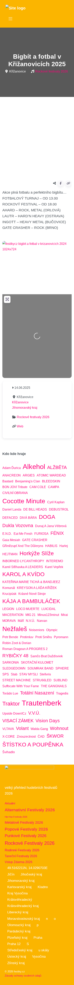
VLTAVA (8, 729)
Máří (21, 620)
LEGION (8, 609)
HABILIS (51, 546)
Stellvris (45, 674)
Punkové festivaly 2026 (25, 836)
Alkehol (34, 466)
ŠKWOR (55, 736)
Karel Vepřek (54, 567)
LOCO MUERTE (27, 609)
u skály (43, 950)
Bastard (7, 481)
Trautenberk (41, 703)
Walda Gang (39, 729)
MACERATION (12, 614)
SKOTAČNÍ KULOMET (37, 662)
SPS (5, 674)
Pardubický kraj (18, 931)
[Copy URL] (68, 183)
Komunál (8, 588)
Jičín (10, 874)
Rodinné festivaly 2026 (22, 850)
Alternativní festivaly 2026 (30, 810)
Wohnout (59, 728)
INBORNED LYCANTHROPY (23, 561)
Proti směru (43, 637)
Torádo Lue (10, 693)
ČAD (41, 736)
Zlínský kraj (16, 963)
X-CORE (8, 736)
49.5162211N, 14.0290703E (27, 868)
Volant (22, 728)
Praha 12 (14, 944)
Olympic (52, 630)
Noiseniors (36, 630)
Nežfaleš (14, 628)
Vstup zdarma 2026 (18, 862)
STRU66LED (42, 680)
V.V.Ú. (34, 713)
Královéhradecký (19, 899)
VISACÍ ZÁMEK (18, 720)
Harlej (63, 546)
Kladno (43, 887)
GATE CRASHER (34, 540)
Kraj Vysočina (17, 893)
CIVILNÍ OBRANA (15, 493)
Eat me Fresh (23, 533)
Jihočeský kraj (31, 874)
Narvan (42, 620)
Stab (14, 674)
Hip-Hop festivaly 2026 (16, 817)
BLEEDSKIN (51, 481)
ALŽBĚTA (57, 467)
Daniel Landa (11, 509)
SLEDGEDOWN (13, 668)
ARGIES (29, 475)
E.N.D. (7, 533)
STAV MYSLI (28, 674)
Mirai (64, 614)
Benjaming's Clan (27, 481)
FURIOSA (41, 533)
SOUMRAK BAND (40, 668)
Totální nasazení (37, 692)
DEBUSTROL (59, 509)
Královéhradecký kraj (23, 906)
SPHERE (62, 668)
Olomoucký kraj (19, 925)
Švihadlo (8, 752)
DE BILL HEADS (35, 509)
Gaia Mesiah (11, 540)
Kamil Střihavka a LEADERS (22, 567)
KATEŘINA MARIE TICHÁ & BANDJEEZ (31, 582)
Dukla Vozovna (17, 525)
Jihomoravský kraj (24, 407)
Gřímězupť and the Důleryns (22, 546)
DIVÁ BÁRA (28, 517)
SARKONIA (10, 662)
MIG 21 (30, 614)
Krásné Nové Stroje (32, 593)
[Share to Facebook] (60, 183)
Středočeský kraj (19, 950)
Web (20, 426)
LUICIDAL (48, 609)
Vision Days (48, 720)
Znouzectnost (26, 736)
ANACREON (11, 475)
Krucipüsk (9, 593)
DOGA (47, 517)
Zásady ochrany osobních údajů (23, 975)
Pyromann (61, 637)
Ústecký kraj (16, 956)
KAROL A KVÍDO (23, 574)
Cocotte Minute (23, 501)
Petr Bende (10, 637)
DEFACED (10, 517)
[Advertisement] (37, 137)
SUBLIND (60, 680)
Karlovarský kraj (19, 887)
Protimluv (26, 637)
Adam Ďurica (11, 468)
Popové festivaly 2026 (26, 829)
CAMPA (53, 487)
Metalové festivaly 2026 (24, 822)
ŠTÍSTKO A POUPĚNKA (32, 745)
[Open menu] (10, 19)
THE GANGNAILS (54, 686)
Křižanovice (20, 402)
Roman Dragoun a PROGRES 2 (25, 649)
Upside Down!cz (14, 713)
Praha (38, 938)
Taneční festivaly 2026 (21, 856)
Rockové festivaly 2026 (51, 71)
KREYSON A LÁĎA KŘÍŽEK (37, 588)
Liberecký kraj (17, 912)
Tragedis (62, 693)
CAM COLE (37, 487)
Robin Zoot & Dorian (16, 643)
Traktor (11, 704)
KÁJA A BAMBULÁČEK (31, 601)
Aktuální (10, 803)
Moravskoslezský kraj (23, 919)
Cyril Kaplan (56, 502)
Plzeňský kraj (17, 938)
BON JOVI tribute (14, 487)
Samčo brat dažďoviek (46, 656)
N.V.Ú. (30, 620)
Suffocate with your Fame (20, 686)
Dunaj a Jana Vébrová (51, 526)
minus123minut (48, 614)
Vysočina (39, 956)
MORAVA (9, 620)
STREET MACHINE (16, 680)
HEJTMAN (10, 554)
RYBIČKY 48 (15, 655)
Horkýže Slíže (37, 553)
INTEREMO (54, 561)
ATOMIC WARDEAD (51, 475)
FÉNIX (57, 533)
